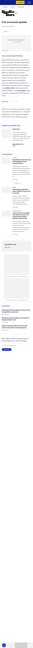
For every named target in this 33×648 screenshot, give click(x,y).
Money (15, 157)
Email (16, 101)
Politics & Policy (17, 211)
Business (5, 7)
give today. (23, 117)
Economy (12, 7)
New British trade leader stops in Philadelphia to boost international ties (21, 161)
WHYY (6, 2)
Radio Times (16, 129)
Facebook (9, 101)
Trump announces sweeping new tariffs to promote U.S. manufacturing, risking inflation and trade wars (21, 215)
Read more (7, 247)
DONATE (21, 2)
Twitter (13, 101)
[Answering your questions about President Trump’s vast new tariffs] (6, 190)
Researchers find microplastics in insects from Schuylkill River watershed (16, 311)
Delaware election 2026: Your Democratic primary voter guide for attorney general (15, 327)
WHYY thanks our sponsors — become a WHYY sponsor (16, 276)
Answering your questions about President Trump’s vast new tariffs (21, 191)
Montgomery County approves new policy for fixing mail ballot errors (15, 319)
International (21, 7)
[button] (4, 645)
